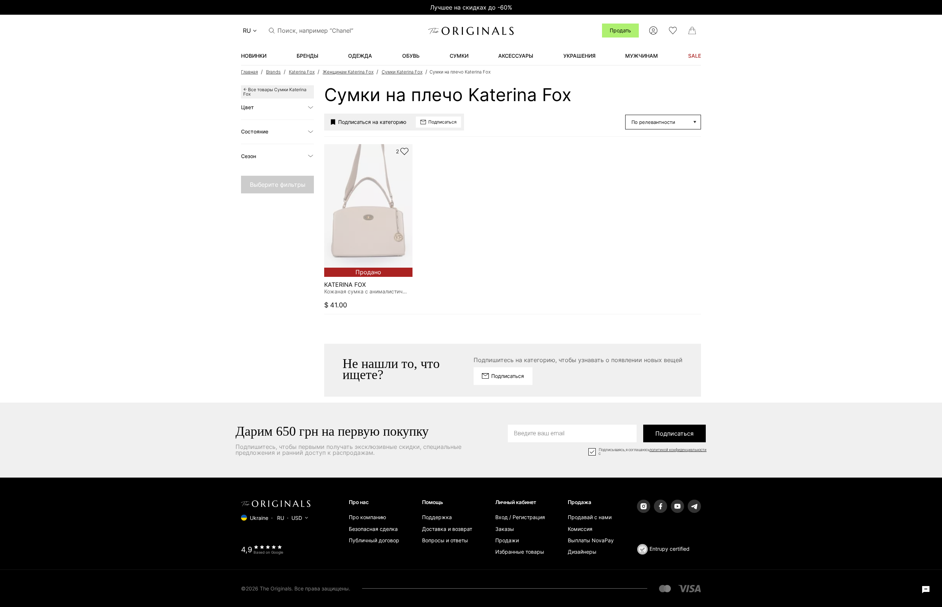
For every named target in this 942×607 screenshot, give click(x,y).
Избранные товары (519, 552)
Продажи (507, 540)
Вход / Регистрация (520, 517)
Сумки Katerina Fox (402, 72)
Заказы (504, 529)
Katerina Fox (302, 72)
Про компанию (367, 517)
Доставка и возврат (447, 529)
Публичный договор (374, 540)
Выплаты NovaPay (591, 540)
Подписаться (674, 433)
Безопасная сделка (373, 529)
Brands (273, 72)
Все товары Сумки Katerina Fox (275, 92)
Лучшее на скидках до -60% (471, 7)
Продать (620, 30)
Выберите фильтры (277, 184)
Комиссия (580, 529)
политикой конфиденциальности (677, 450)
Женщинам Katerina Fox (348, 72)
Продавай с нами (590, 517)
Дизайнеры (582, 552)
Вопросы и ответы (445, 540)
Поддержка (437, 517)
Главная (249, 72)
